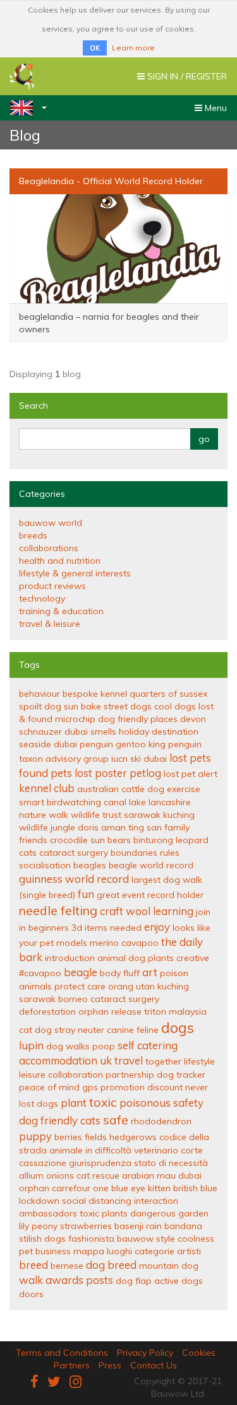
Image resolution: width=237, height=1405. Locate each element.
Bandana (183, 1226)
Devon (193, 719)
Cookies (199, 1352)
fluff (131, 973)
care (96, 986)
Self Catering (148, 1045)
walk (31, 1279)
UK (106, 1060)
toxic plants (104, 1213)
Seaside (35, 744)
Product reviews (52, 586)
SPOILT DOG (40, 706)
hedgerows (133, 1137)
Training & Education (61, 611)
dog (136, 958)
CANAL (115, 802)
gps (90, 1087)
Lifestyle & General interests (75, 573)
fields (96, 1137)
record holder (175, 895)
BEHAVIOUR (39, 693)
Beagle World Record (151, 865)
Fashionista (91, 1238)
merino (104, 942)
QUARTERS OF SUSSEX (168, 693)
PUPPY (35, 1136)
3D (76, 927)
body (110, 973)
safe (115, 1120)
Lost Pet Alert (190, 773)
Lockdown (39, 1200)
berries (68, 1137)
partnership (130, 1074)
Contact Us (153, 1365)
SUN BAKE (82, 706)
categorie (154, 1251)
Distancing (109, 1200)
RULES (169, 852)
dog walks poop (80, 1046)
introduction (70, 958)
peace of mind (49, 1087)
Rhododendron (161, 1121)
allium (31, 1175)
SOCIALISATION (45, 865)
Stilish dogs (42, 1238)
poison (174, 973)
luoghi (119, 1251)
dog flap (134, 1280)
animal (111, 958)
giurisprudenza (100, 1163)
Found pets (45, 772)
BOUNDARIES (134, 852)
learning (173, 911)
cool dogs (175, 706)
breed (33, 1264)
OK (95, 48)
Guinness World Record (74, 878)
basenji (128, 1226)
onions (60, 1175)
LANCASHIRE (170, 802)
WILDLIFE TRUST (96, 814)
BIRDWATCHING (74, 802)
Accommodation (58, 1060)
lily (24, 1226)
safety (188, 1102)
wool (138, 911)
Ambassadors (48, 1213)
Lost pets (190, 757)
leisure (32, 1074)
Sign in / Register (182, 79)
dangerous (153, 1213)
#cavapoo (40, 973)
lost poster (101, 772)
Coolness (196, 1238)
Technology (42, 598)
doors (31, 1294)
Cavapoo (140, 942)
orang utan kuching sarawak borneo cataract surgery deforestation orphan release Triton (104, 999)
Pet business (45, 1251)
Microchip (75, 719)
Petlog (145, 772)
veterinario (156, 1150)
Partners (72, 1365)
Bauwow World (50, 522)
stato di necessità (171, 1163)
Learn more (133, 47)
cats (90, 1120)
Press (110, 1365)
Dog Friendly (48, 1120)
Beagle (80, 972)
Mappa (88, 1251)
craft (111, 911)
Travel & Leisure (49, 623)
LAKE (137, 802)
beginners (48, 927)
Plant (74, 1102)
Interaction (156, 1200)
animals (35, 986)
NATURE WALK (43, 814)
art (149, 972)
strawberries (86, 1226)
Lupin (31, 1045)
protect (69, 986)
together (163, 1061)
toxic (103, 1102)
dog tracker (181, 1074)
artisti (189, 1251)
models (71, 942)
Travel (128, 1060)
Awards (64, 1279)
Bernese (67, 1265)
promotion (122, 1087)
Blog (24, 134)
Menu (211, 111)
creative (192, 958)
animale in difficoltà (90, 1150)
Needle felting (58, 910)
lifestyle (199, 1061)
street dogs (128, 706)
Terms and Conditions (62, 1352)
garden (193, 1213)
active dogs (178, 1280)
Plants (161, 958)
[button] (23, 107)
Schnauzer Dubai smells (67, 731)
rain (154, 1226)
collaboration (75, 1074)
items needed (113, 927)
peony (45, 1226)
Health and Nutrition (59, 560)
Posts (99, 1279)
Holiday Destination (158, 731)
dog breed (111, 1264)
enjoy (157, 926)
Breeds (33, 535)
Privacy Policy (145, 1352)
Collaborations (48, 548)
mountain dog (168, 1265)
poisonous (145, 1102)
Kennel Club (47, 788)
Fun (86, 894)
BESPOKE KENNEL (95, 693)
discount (165, 1087)
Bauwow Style (146, 1238)
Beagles (89, 865)
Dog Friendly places (138, 719)
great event (121, 895)
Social (74, 1200)
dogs (177, 1027)
